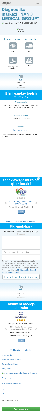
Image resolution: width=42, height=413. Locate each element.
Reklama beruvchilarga (10, 364)
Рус (3, 389)
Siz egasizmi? (6, 368)
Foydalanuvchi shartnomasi (11, 359)
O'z (3, 394)
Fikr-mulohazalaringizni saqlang (21, 277)
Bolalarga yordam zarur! (28, 373)
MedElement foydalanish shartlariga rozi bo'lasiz (19, 271)
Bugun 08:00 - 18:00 (20, 130)
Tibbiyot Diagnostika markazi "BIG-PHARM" (21, 202)
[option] (21, 203)
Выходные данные (8, 378)
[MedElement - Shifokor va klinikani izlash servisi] (6, 3)
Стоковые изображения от (11, 383)
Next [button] (36, 203)
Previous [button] (5, 203)
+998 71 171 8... (21, 85)
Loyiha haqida (7, 355)
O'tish (21, 212)
